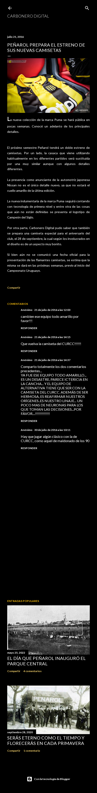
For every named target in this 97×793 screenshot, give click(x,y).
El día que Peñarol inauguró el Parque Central (46, 660)
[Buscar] (87, 7)
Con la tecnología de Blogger (52, 779)
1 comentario (31, 750)
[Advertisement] (48, 556)
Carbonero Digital (28, 15)
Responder (29, 328)
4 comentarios (32, 671)
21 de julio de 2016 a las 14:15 (52, 337)
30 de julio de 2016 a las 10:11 (52, 430)
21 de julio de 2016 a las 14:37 (52, 360)
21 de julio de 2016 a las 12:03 (52, 310)
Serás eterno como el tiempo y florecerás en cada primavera (45, 740)
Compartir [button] (13, 287)
